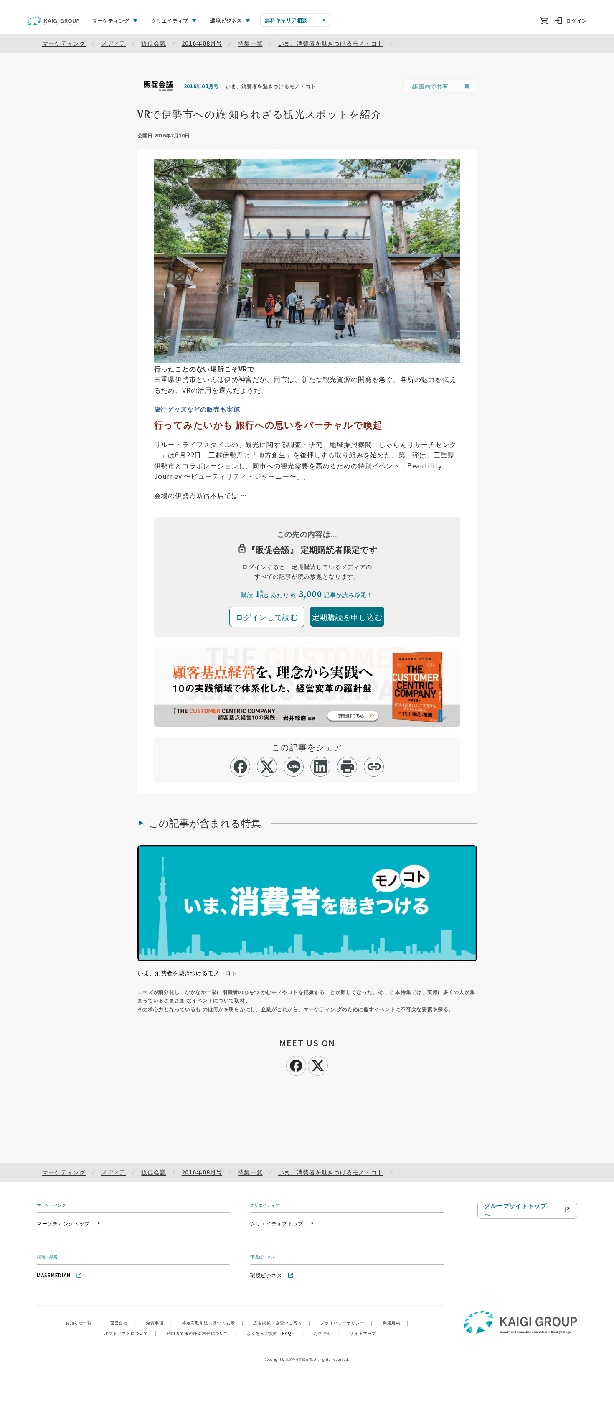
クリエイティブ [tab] (169, 20)
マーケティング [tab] (110, 20)
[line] (293, 766)
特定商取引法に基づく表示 (212, 1322)
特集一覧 (250, 43)
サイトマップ (363, 1333)
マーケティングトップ (63, 1223)
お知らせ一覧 (82, 1322)
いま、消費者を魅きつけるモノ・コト (330, 43)
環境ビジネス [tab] (226, 20)
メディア (113, 43)
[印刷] (347, 766)
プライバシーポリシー (346, 1322)
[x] (267, 766)
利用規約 (395, 1322)
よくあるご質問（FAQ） (275, 1333)
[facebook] (240, 766)
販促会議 (153, 43)
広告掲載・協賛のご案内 (281, 1322)
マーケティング (64, 43)
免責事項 (159, 1322)
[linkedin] (320, 766)
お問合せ (327, 1333)
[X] (318, 1065)
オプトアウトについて (130, 1333)
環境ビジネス (266, 1274)
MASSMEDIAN (54, 1274)
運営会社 (123, 1322)
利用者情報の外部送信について (202, 1333)
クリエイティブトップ (276, 1223)
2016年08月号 (202, 43)
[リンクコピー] (374, 766)
